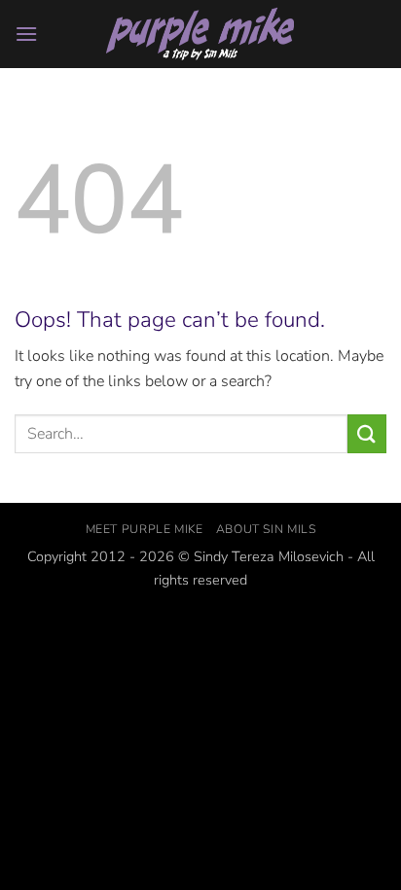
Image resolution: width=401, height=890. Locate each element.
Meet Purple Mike (144, 529)
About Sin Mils (266, 529)
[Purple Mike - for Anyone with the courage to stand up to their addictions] (200, 34)
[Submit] (366, 433)
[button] (26, 33)
